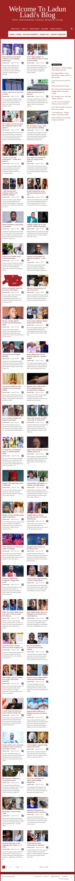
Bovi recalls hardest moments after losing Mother (35, 647)
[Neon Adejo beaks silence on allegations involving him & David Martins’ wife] (37, 604)
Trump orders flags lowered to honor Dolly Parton (37, 579)
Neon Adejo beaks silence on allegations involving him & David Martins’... (37, 614)
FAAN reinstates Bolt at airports (35, 93)
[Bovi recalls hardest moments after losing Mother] (37, 638)
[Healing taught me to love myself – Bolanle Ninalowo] (37, 217)
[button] (71, 29)
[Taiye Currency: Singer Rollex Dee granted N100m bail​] (37, 670)
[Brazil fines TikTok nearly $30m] (13, 803)
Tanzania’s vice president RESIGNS (11, 355)
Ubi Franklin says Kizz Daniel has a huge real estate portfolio (12, 679)
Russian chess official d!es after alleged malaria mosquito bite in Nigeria (36, 388)
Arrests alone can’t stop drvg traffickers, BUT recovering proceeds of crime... (12, 747)
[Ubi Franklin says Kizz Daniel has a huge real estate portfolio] (13, 670)
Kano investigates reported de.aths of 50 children (12, 289)
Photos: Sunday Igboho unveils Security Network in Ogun (12, 323)
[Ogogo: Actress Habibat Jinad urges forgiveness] (13, 507)
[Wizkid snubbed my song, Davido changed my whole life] (37, 183)
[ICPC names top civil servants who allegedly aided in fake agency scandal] (13, 116)
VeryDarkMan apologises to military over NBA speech (37, 484)
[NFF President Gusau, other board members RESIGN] (37, 117)
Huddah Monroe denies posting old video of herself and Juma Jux (37, 517)
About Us (25, 29)
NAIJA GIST (44, 34)
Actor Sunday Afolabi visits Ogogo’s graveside (12, 419)
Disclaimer (44, 29)
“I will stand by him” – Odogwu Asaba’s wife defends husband (10, 193)
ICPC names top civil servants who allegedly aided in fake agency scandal (61, 91)
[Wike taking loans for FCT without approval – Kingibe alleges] (37, 347)
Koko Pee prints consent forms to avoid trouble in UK (12, 646)
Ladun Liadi (5, 63)
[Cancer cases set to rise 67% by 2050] (13, 84)
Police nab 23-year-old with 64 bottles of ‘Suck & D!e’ (36, 419)
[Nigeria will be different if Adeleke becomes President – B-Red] (37, 703)
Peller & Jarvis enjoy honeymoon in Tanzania (35, 844)
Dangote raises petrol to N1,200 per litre (36, 548)
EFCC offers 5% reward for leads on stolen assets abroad (36, 159)
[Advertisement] (62, 50)
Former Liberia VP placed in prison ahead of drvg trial (12, 712)
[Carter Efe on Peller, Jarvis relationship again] (13, 248)
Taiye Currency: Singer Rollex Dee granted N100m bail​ (37, 678)
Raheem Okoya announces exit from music (36, 289)
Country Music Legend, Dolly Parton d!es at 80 (37, 746)
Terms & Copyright (56, 29)
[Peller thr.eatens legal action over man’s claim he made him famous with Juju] (13, 604)
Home (3, 41)
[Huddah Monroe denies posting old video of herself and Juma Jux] (37, 507)
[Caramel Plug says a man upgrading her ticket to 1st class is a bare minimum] (13, 835)
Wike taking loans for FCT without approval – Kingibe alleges (36, 356)
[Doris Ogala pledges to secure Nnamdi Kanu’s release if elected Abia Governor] (37, 49)
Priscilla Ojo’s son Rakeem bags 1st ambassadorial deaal (11, 451)
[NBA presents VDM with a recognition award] (13, 771)
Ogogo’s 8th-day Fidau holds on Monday (12, 484)
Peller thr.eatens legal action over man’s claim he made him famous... (12, 614)
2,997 (17, 867)
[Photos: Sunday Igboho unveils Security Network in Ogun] (13, 313)
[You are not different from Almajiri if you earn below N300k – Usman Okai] (13, 378)
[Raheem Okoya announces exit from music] (37, 280)
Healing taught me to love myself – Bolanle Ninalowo (36, 225)
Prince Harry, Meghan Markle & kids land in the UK (37, 322)
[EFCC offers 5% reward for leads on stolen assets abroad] (37, 150)
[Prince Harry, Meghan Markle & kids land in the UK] (37, 313)
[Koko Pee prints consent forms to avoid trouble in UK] (13, 638)
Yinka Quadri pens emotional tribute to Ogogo (12, 548)
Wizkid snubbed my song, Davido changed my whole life (36, 193)
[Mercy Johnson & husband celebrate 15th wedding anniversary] (13, 49)
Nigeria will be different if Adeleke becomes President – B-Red (37, 713)
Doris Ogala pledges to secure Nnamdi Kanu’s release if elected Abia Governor (61, 75)
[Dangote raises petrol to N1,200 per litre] (37, 539)
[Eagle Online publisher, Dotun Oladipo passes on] (37, 442)
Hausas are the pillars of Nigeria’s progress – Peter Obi (36, 258)
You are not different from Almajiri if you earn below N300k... (11, 388)
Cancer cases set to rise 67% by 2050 (12, 93)
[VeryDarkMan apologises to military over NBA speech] (37, 475)
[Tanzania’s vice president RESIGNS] (13, 347)
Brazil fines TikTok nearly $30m (11, 812)
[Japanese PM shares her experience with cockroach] (37, 802)
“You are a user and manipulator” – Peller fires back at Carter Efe (61, 103)
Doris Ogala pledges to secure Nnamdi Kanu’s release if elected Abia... (37, 58)
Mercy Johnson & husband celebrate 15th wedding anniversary (11, 58)
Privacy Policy (15, 29)
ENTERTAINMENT (30, 34)
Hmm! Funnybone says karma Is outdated (12, 225)
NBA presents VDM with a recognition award (11, 779)
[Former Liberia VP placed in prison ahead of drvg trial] (13, 703)
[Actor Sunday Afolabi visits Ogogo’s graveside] (13, 410)
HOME (12, 34)
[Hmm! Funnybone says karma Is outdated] (13, 217)
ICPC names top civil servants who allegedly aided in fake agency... (12, 126)
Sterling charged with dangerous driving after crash (10, 580)
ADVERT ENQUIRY (34, 29)
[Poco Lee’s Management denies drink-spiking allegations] (37, 771)
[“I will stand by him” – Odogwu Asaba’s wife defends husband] (13, 183)
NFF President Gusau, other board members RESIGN (36, 127)
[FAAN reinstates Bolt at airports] (37, 84)
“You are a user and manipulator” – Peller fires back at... (11, 159)
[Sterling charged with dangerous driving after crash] (13, 571)
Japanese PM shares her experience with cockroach (36, 811)
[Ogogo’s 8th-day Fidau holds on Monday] (13, 475)
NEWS (18, 34)
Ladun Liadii (30, 63)
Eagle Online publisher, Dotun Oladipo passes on (37, 451)
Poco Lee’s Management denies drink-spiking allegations (36, 780)
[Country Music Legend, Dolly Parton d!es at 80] (37, 737)
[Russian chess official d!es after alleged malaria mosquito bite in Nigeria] (37, 378)
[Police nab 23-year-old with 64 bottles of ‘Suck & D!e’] (37, 410)
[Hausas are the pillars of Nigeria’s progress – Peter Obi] (37, 248)
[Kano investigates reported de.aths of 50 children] (13, 280)
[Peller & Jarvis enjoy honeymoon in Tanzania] (37, 835)
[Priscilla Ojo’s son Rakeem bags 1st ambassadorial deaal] (13, 442)
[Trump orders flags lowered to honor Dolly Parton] (37, 571)
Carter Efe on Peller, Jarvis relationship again (11, 257)
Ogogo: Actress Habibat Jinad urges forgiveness (13, 516)
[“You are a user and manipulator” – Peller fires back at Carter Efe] (13, 150)
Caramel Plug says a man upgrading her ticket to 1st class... (12, 845)
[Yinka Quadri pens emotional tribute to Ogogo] (13, 539)
